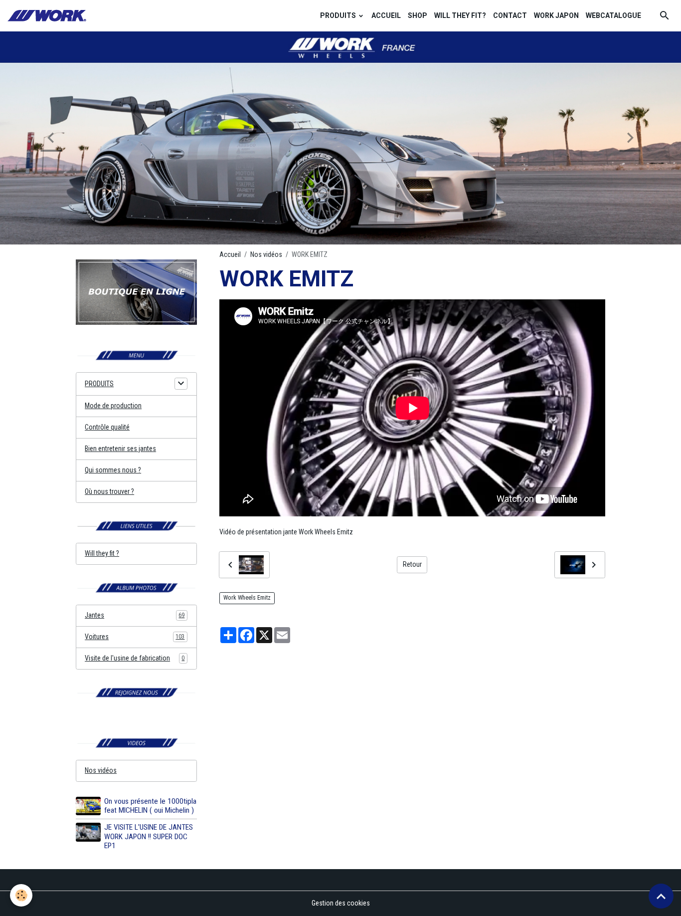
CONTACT (510, 15)
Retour (412, 564)
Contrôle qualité (107, 427)
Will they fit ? (102, 553)
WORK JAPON (556, 15)
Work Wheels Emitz (247, 597)
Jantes (134, 615)
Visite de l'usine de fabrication (134, 658)
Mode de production (113, 406)
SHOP (417, 15)
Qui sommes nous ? (113, 470)
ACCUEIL (386, 15)
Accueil (230, 254)
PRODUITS (338, 15)
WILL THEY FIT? (460, 15)
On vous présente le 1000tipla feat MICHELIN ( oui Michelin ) (150, 806)
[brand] (48, 15)
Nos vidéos (266, 254)
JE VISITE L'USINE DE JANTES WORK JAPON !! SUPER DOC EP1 (148, 836)
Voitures (134, 637)
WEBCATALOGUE (613, 15)
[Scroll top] (661, 896)
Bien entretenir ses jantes (120, 449)
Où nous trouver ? (109, 491)
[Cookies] (21, 895)
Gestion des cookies (341, 903)
